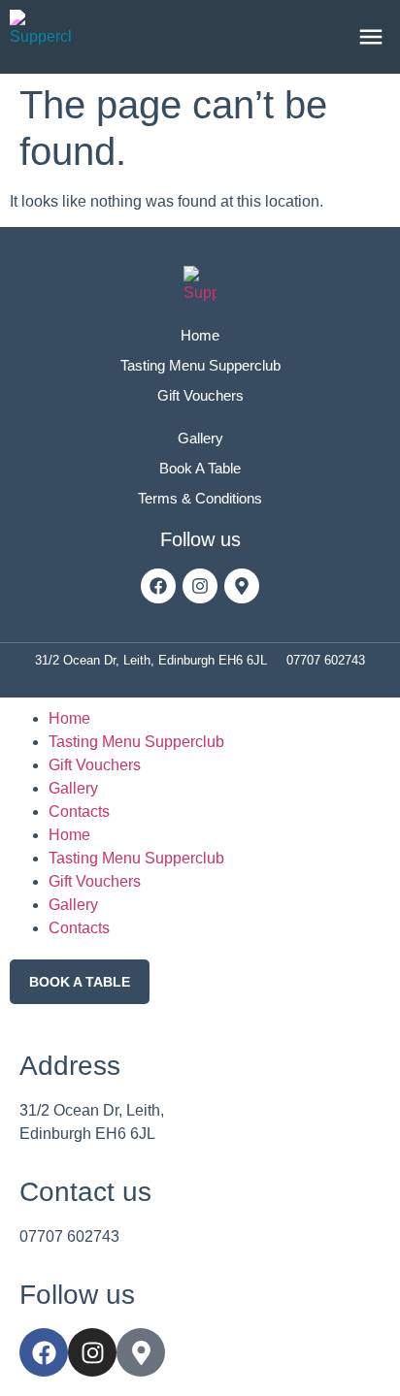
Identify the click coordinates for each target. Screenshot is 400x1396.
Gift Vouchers (95, 765)
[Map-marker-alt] (241, 585)
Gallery (73, 788)
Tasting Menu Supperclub (136, 741)
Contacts (79, 811)
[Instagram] (200, 585)
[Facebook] (158, 585)
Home (69, 718)
